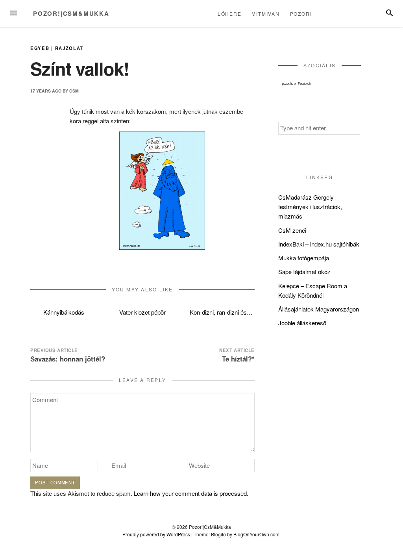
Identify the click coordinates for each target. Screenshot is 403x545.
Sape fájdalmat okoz (304, 271)
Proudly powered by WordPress (156, 534)
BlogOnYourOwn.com (256, 534)
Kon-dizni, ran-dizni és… (221, 312)
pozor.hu (287, 83)
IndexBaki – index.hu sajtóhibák (318, 244)
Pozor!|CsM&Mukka (71, 13)
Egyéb (39, 48)
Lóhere (230, 13)
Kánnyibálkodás (63, 312)
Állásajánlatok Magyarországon (318, 309)
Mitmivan (265, 13)
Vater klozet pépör (142, 312)
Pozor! (301, 13)
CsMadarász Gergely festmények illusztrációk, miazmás (310, 206)
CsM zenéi (292, 230)
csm (74, 91)
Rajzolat (69, 48)
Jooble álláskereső (302, 323)
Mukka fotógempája (303, 258)
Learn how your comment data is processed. (191, 493)
